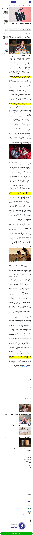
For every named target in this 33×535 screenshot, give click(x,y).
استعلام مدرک (29, 467)
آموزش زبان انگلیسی (15, 362)
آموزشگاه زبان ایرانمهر (28, 360)
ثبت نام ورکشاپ (29, 469)
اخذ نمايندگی (29, 465)
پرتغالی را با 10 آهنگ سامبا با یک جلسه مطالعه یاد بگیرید (20, 366)
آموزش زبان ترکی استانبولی (27, 459)
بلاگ (30, 471)
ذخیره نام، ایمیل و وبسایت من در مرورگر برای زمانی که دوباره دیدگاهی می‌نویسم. (21, 395)
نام (30, 388)
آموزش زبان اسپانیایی (28, 461)
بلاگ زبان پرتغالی (20, 5)
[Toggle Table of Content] (30, 29)
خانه (30, 5)
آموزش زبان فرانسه (28, 457)
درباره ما (30, 475)
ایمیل (30, 391)
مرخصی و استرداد (29, 477)
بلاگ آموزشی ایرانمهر (27, 5)
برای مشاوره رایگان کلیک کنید (16, 533)
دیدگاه (30, 387)
